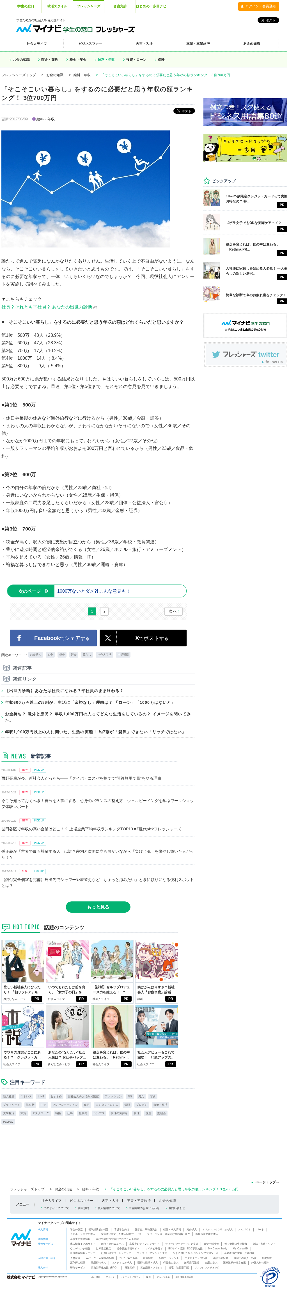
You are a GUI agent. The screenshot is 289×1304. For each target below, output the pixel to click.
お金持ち (35, 654)
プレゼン (141, 1104)
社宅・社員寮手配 (179, 1267)
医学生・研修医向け (146, 1229)
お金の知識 (21, 60)
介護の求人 (211, 1262)
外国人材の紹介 (260, 1262)
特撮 (58, 1113)
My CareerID (240, 1248)
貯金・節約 (49, 60)
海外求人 (192, 1229)
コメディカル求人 (122, 1262)
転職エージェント (169, 1258)
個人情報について (109, 1208)
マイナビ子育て (154, 1248)
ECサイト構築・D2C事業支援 (185, 1248)
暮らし (87, 654)
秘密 (87, 1104)
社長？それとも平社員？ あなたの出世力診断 (46, 307)
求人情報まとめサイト (82, 1243)
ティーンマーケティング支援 (181, 1243)
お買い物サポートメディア (116, 1253)
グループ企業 (163, 1277)
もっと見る (98, 907)
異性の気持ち (119, 1113)
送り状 (30, 1104)
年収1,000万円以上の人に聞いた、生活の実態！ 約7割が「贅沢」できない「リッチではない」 (95, 732)
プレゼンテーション (65, 1104)
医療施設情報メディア (82, 1253)
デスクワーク (40, 1113)
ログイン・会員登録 (261, 6)
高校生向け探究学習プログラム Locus (117, 1239)
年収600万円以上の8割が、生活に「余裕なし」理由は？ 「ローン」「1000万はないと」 (90, 702)
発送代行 (130, 1267)
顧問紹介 (267, 1258)
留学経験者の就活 (98, 1229)
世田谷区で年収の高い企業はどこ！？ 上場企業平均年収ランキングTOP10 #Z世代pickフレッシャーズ (91, 829)
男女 (141, 1096)
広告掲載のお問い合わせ (144, 1208)
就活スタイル (57, 6)
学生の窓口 (25, 6)
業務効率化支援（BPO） (105, 1267)
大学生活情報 (211, 1243)
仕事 (70, 1113)
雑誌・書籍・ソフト (264, 1243)
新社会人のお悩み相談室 (83, 1096)
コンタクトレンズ (107, 1104)
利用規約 (83, 1208)
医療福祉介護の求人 (207, 1234)
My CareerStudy (217, 1248)
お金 (50, 654)
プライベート (11, 1104)
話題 (148, 1113)
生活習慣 (123, 654)
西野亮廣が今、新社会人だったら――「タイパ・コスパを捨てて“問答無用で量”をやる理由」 (83, 778)
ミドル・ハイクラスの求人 (217, 1229)
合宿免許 (120, 6)
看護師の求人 (98, 1262)
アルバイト (244, 1229)
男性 (136, 1113)
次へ (173, 611)
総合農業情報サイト (128, 1248)
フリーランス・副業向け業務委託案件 (168, 1234)
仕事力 (83, 1113)
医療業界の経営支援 (234, 1262)
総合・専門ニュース (112, 1243)
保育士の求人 (170, 1262)
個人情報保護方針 (184, 1277)
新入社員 (8, 1096)
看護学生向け (121, 1229)
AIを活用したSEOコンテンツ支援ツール (196, 1253)
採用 (148, 1277)
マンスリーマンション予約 (152, 1253)
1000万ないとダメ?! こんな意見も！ (74, 591)
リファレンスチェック (207, 1267)
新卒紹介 (148, 1258)
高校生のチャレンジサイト (144, 1243)
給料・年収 (106, 60)
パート (260, 1229)
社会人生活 (104, 654)
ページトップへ (267, 1182)
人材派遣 (75, 1258)
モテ (43, 1104)
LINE (41, 1096)
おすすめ (56, 1096)
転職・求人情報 (172, 1229)
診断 (140, 999)
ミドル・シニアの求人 (82, 1234)
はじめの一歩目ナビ (151, 6)
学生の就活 (76, 1229)
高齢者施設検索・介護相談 (239, 1253)
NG (130, 1096)
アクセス (110, 1277)
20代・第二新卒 (128, 1258)
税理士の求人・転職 (245, 1258)
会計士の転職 (220, 1258)
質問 (127, 1104)
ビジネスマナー (81, 1201)
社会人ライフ (56, 999)
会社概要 (95, 1277)
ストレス (26, 1096)
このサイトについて (56, 1208)
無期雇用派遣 (191, 1262)
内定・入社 (110, 1201)
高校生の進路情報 (80, 1239)
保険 (161, 60)
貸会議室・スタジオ (151, 1267)
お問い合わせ (176, 1208)
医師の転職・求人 (147, 1262)
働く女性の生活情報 (235, 1243)
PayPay (8, 1121)
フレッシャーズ (88, 6)
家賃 (23, 1113)
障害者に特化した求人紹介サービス (121, 1234)
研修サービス (77, 1267)
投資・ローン (136, 60)
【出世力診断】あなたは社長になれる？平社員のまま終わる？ (64, 690)
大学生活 (8, 1113)
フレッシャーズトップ (19, 75)
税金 (62, 654)
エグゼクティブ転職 (196, 1258)
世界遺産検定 (103, 1248)
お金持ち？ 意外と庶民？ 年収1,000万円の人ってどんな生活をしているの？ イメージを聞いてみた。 (98, 717)
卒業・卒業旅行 (139, 1201)
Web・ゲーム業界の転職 (100, 1258)
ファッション (113, 1096)
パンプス (99, 1113)
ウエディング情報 (80, 1248)
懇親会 (161, 1113)
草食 (153, 1096)
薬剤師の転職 (77, 1262)
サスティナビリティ (130, 1277)
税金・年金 (78, 60)
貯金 (74, 654)
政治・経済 (160, 1104)
